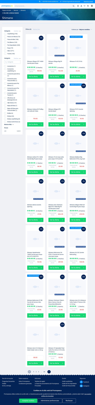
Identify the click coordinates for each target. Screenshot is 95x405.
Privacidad (38, 385)
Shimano (23, 10)
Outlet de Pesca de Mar (68, 385)
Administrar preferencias (50, 401)
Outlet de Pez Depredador (69, 383)
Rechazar (69, 401)
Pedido (4, 383)
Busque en (74, 6)
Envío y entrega (6, 385)
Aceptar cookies (28, 401)
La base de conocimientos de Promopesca (47, 383)
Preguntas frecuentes (8, 381)
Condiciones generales (25, 383)
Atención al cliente (88, 1)
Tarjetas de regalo (40, 381)
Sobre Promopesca (24, 381)
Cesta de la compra (88, 6)
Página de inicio (6, 10)
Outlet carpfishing (67, 381)
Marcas (16, 10)
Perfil (81, 6)
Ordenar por (75, 29)
